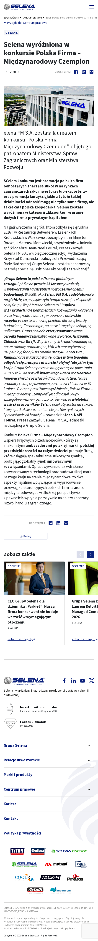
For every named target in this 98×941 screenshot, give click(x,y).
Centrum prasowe (32, 17)
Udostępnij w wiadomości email (91, 72)
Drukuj (27, 536)
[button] (20, 7)
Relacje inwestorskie (22, 759)
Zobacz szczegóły (20, 639)
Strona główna (11, 17)
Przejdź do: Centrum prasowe (27, 23)
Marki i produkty (18, 774)
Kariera (10, 803)
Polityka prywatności (22, 833)
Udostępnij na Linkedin (84, 72)
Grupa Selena (15, 745)
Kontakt (11, 818)
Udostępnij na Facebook (76, 72)
